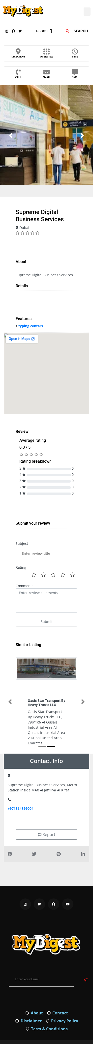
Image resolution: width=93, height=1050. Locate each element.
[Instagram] (6, 31)
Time (75, 56)
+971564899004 (20, 808)
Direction (18, 56)
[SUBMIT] (86, 980)
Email (46, 77)
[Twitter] (20, 31)
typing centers (30, 326)
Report (48, 834)
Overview (46, 56)
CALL (18, 77)
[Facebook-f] (13, 31)
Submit (47, 621)
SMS (74, 77)
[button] (87, 11)
